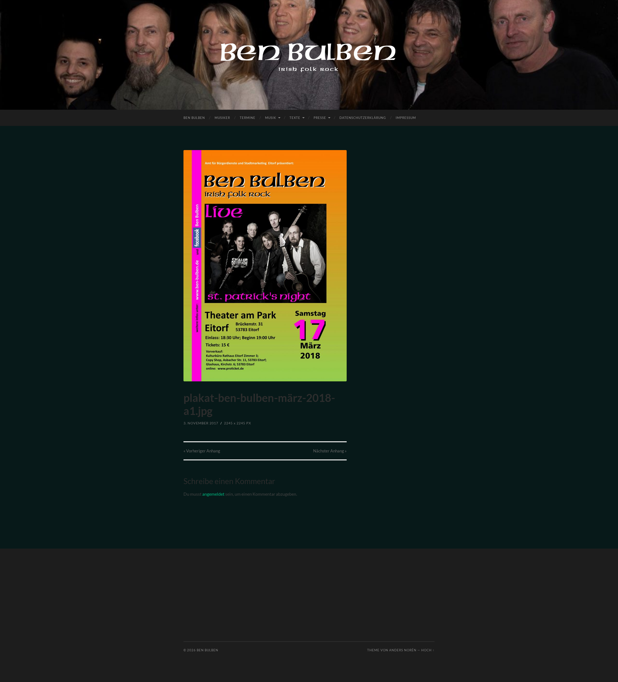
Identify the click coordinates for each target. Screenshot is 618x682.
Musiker (222, 118)
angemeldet (213, 494)
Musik (270, 118)
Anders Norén (402, 650)
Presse (320, 118)
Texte (294, 118)
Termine (247, 118)
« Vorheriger (201, 450)
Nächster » (330, 450)
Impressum (406, 118)
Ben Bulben (194, 118)
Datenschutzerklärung (362, 118)
